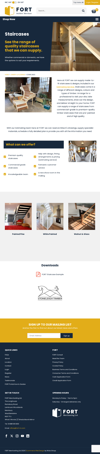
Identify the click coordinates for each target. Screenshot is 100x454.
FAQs (7, 355)
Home (7, 75)
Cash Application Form (61, 377)
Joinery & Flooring (17, 75)
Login (7, 369)
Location (8, 362)
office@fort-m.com (17, 428)
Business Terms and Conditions (64, 369)
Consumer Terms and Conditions (65, 373)
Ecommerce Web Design (35, 451)
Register (8, 373)
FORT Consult (57, 355)
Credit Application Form (61, 380)
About (7, 358)
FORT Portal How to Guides (15, 384)
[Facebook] (6, 436)
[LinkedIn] (27, 436)
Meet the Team (58, 358)
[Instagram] (17, 436)
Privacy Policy (57, 362)
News (7, 377)
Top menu (77, 2)
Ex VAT (21, 2)
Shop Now (9, 19)
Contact (8, 366)
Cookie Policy (57, 366)
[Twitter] (11, 436)
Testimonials (10, 380)
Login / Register (92, 2)
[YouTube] (22, 436)
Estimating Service (65, 86)
